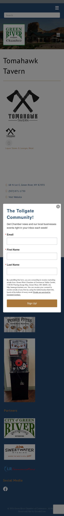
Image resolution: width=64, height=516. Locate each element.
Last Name (13, 264)
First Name (13, 249)
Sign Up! (32, 303)
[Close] (58, 206)
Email (10, 234)
